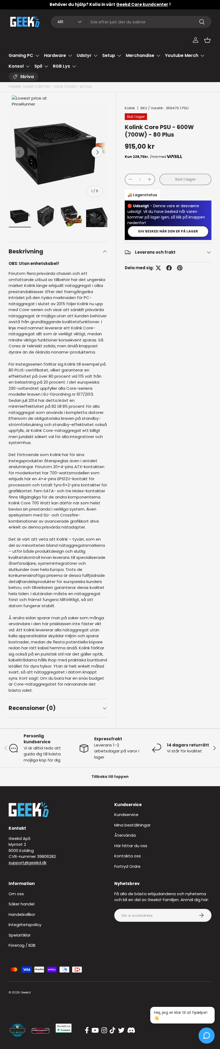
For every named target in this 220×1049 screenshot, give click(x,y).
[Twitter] (121, 1030)
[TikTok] (112, 1030)
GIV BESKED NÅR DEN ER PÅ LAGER (168, 231)
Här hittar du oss (130, 845)
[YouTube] (95, 1030)
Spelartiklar (20, 935)
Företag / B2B (22, 945)
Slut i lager (185, 179)
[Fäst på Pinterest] (179, 268)
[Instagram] (104, 1030)
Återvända (125, 835)
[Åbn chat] (207, 1036)
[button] (207, 40)
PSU (185, 108)
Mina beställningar (132, 825)
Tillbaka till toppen (110, 776)
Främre (15, 86)
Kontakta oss (127, 856)
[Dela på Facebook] (169, 268)
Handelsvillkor (22, 914)
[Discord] (131, 1030)
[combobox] (131, 22)
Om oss (16, 894)
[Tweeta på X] (158, 268)
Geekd (26, 992)
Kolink (130, 108)
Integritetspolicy (25, 924)
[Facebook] (87, 1030)
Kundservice (126, 814)
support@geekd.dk (27, 862)
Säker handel (21, 904)
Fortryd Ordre (127, 866)
